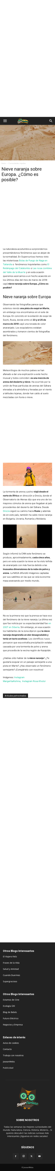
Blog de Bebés (10, 1012)
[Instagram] (24, 1156)
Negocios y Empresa (13, 1024)
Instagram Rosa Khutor (34, 681)
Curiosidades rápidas (17, 163)
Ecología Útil (9, 1006)
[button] (5, 121)
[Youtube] (39, 1156)
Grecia (6, 511)
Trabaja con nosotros (13, 1055)
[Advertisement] (27, 29)
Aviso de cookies (11, 1043)
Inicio (3, 163)
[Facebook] (16, 1156)
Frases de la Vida (11, 962)
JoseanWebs (9, 1061)
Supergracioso (10, 981)
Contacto (7, 1049)
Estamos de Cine (11, 999)
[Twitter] (31, 1156)
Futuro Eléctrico (10, 1018)
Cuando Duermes (11, 975)
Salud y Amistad (11, 969)
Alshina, (17, 681)
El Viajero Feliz (10, 956)
